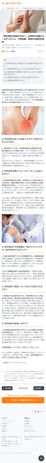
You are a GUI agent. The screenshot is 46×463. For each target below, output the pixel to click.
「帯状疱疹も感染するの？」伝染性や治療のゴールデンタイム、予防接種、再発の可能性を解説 (33, 8)
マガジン (17, 8)
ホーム (3, 8)
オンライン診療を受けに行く (23, 400)
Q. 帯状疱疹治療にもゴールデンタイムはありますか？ (23, 69)
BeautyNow (10, 8)
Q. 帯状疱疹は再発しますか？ (15, 80)
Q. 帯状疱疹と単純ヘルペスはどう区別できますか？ (22, 77)
